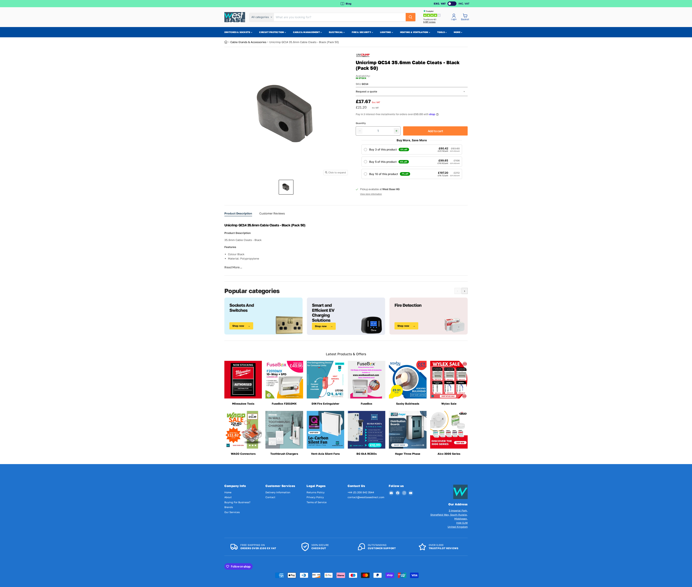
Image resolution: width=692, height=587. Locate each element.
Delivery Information (277, 492)
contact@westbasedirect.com (366, 497)
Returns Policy (316, 492)
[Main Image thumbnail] (286, 187)
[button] (411, 150)
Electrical (336, 32)
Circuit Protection (272, 32)
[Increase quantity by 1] (396, 131)
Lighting (386, 32)
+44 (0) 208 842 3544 (361, 492)
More (457, 32)
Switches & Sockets (237, 32)
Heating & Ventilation (414, 32)
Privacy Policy (315, 497)
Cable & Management (307, 32)
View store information (371, 194)
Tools (441, 32)
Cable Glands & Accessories (248, 42)
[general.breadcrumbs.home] (227, 42)
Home (227, 492)
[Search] (410, 17)
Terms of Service (317, 502)
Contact (270, 497)
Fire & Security (362, 32)
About (228, 497)
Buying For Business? (237, 502)
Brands (228, 507)
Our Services (232, 512)
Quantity (361, 123)
